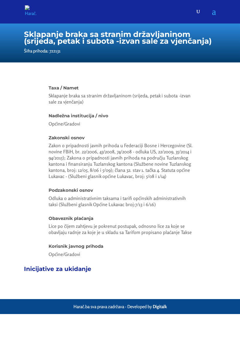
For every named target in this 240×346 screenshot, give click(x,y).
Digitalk (160, 306)
